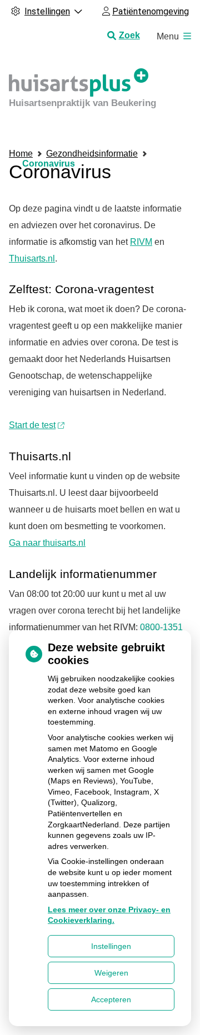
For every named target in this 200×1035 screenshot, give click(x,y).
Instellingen (111, 946)
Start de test (32, 425)
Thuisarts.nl (32, 258)
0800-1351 (160, 627)
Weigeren (111, 972)
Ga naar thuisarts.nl (47, 542)
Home (21, 153)
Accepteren (111, 999)
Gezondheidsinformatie (92, 153)
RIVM (141, 242)
